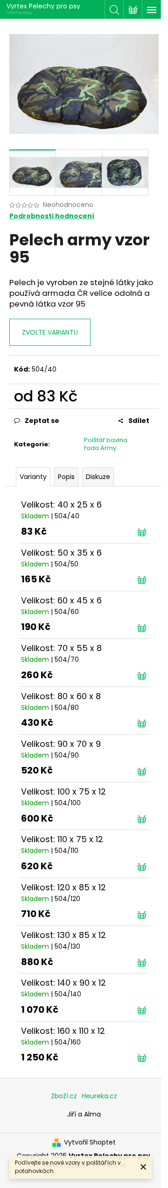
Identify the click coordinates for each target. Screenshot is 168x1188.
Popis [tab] (66, 476)
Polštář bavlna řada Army (105, 444)
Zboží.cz (64, 1096)
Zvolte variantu (50, 332)
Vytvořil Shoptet (90, 1142)
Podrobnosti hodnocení (51, 216)
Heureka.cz (99, 1096)
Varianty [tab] (33, 476)
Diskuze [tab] (98, 476)
